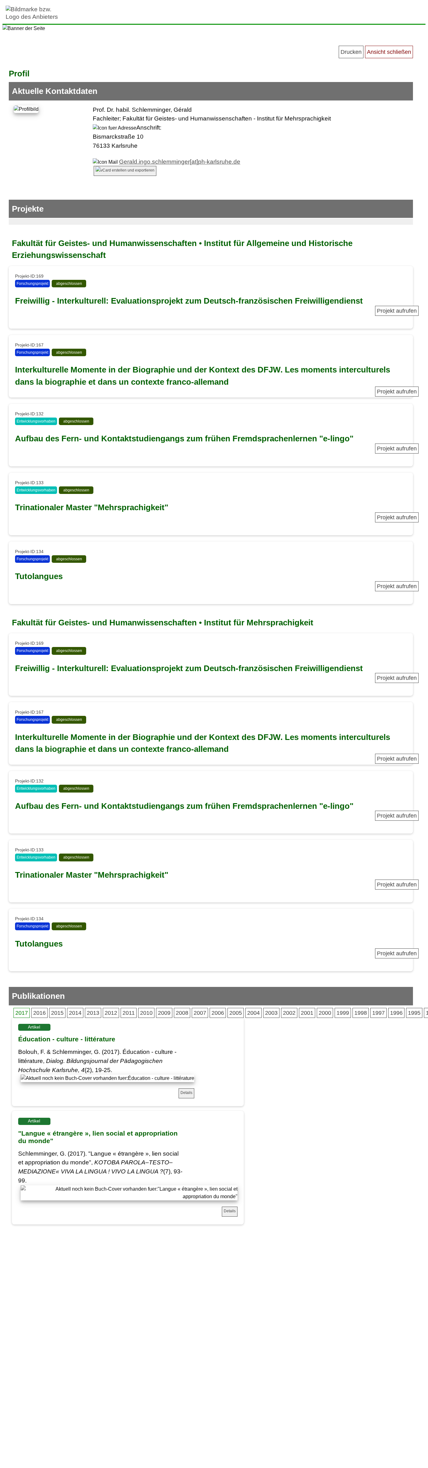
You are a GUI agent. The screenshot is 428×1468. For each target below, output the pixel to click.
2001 (307, 1013)
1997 (378, 1013)
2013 (93, 1013)
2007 (200, 1013)
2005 (235, 1013)
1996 (396, 1013)
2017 (21, 1013)
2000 (325, 1013)
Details (186, 1093)
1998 (360, 1013)
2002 (289, 1013)
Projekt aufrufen (397, 311)
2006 (217, 1013)
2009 (164, 1013)
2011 (129, 1013)
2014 (75, 1013)
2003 (271, 1013)
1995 (414, 1013)
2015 (57, 1013)
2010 (146, 1013)
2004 (253, 1013)
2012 (111, 1013)
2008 (182, 1013)
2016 (39, 1013)
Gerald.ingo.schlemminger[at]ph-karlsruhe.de (179, 161)
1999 (343, 1013)
